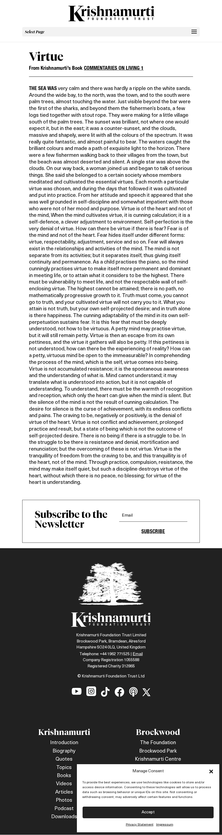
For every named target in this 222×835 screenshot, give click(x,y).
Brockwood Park (158, 751)
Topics (64, 767)
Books (64, 776)
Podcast (64, 808)
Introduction (64, 743)
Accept (148, 812)
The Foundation (158, 743)
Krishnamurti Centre (158, 759)
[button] (211, 771)
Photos (64, 800)
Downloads (64, 817)
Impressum (164, 824)
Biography (64, 751)
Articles (64, 792)
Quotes (64, 759)
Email (138, 653)
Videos (64, 784)
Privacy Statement (140, 824)
